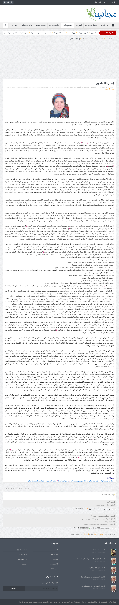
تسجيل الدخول (99, 534)
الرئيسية (112, 2)
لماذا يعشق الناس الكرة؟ (97, 568)
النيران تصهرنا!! (95, 33)
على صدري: (59, 33)
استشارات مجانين (91, 25)
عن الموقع (104, 25)
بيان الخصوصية (22, 559)
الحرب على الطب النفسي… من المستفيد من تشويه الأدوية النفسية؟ (20, 33)
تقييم (5, 488)
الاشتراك (86, 534)
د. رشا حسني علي (104, 87)
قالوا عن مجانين (26, 25)
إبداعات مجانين (54, 25)
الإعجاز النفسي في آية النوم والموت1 (93, 586)
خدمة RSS (54, 569)
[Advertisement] (59, 61)
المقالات (79, 25)
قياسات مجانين (40, 25)
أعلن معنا (24, 564)
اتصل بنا (98, 2)
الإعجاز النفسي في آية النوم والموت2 (93, 577)
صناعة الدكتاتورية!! (71, 33)
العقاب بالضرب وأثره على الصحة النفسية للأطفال (42, 481)
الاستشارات (54, 564)
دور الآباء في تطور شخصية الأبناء (79, 481)
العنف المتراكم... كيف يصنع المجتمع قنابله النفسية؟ (89, 558)
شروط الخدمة (23, 554)
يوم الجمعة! (84, 33)
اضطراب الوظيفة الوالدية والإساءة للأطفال (101, 481)
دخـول (105, 2)
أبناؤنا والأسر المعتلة (63, 481)
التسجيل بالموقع (22, 549)
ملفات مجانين (68, 25)
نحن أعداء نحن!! (48, 33)
